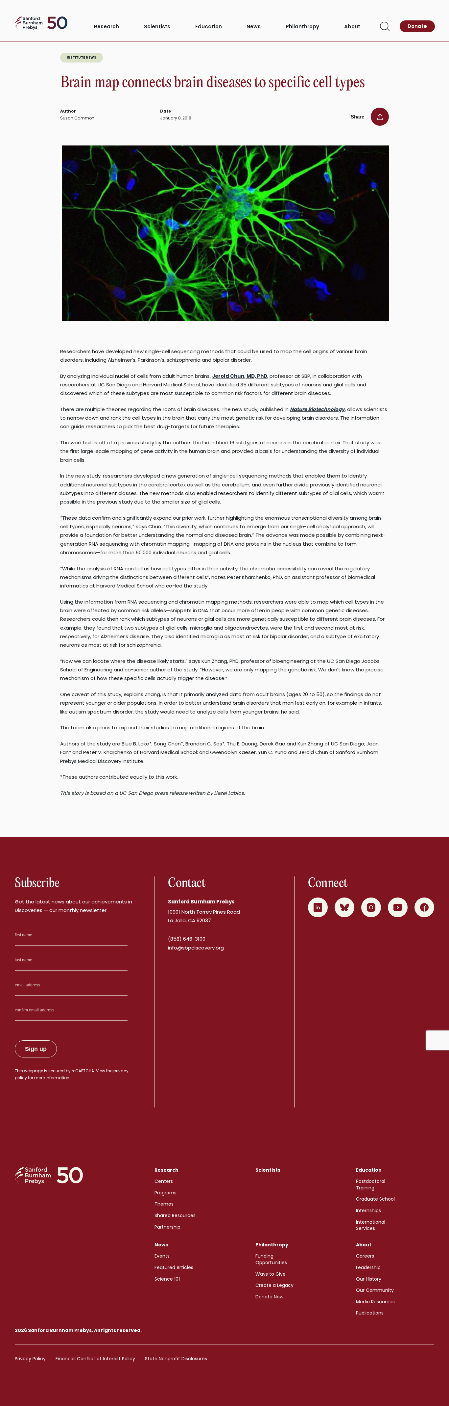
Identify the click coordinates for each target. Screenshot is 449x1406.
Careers (365, 1256)
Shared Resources (175, 1215)
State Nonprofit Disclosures (176, 1358)
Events (162, 1256)
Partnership (167, 1227)
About (352, 27)
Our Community (375, 1290)
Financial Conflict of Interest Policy (95, 1358)
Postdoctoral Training (370, 1184)
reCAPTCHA (83, 1071)
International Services (370, 1225)
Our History (368, 1279)
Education (208, 27)
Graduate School (375, 1199)
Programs (165, 1192)
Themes (164, 1204)
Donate (417, 26)
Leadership (368, 1267)
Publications (370, 1313)
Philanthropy (302, 27)
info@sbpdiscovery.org (196, 947)
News (254, 27)
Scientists (157, 27)
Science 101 (167, 1279)
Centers (163, 1181)
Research (106, 27)
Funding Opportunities (271, 1259)
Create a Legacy (274, 1285)
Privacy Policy (30, 1358)
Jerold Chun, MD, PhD (239, 376)
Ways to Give (270, 1274)
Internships (368, 1210)
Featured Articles (173, 1267)
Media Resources (375, 1301)
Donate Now (269, 1296)
